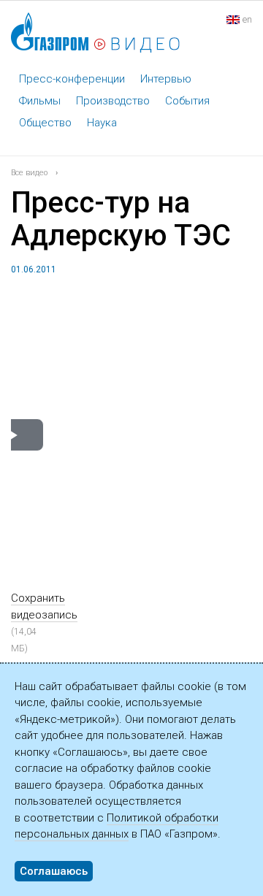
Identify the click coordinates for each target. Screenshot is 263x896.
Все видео (29, 172)
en (247, 19)
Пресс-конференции (72, 78)
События (187, 100)
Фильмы (40, 100)
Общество (45, 122)
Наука (102, 122)
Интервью (165, 78)
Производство (113, 100)
